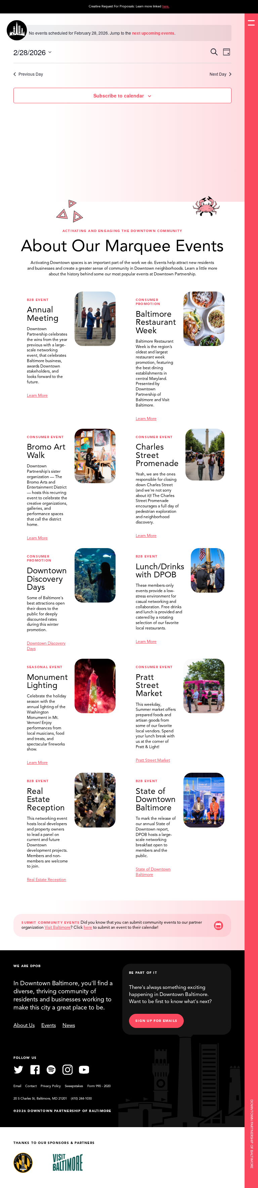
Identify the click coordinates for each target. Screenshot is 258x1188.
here (88, 928)
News (68, 1025)
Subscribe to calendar (118, 95)
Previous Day (30, 74)
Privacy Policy (51, 1086)
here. (165, 6)
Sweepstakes (74, 1086)
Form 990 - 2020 (99, 1086)
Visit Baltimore (58, 928)
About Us (24, 1025)
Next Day (218, 74)
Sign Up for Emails (156, 1021)
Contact (31, 1086)
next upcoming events (153, 33)
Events (48, 1025)
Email (17, 1086)
